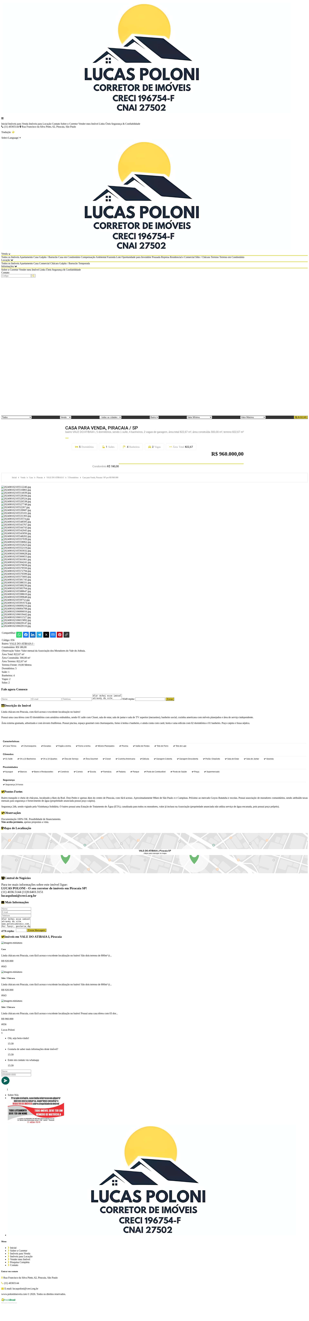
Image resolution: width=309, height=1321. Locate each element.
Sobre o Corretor (69, 123)
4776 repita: (7, 931)
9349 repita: (128, 699)
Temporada (84, 263)
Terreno (215, 257)
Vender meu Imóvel (88, 123)
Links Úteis (105, 123)
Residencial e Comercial (182, 257)
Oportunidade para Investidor (136, 257)
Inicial (4, 123)
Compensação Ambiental (93, 257)
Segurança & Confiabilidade (125, 123)
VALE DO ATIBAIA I (21, 643)
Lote (118, 257)
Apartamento (26, 257)
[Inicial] (146, 112)
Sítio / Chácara (202, 257)
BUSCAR (301, 417)
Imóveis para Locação (40, 123)
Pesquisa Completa (19, 1262)
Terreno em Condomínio (231, 257)
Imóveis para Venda (18, 123)
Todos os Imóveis (10, 257)
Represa (165, 257)
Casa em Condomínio (69, 257)
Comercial (44, 263)
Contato (56, 123)
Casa (35, 257)
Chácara (54, 263)
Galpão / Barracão (48, 257)
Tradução (6, 132)
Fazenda (111, 257)
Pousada (156, 257)
